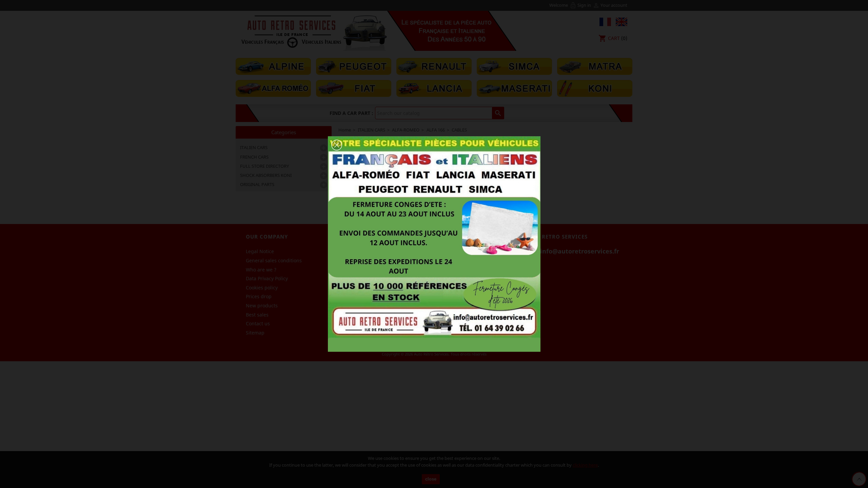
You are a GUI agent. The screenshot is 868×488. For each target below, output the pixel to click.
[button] (336, 145)
